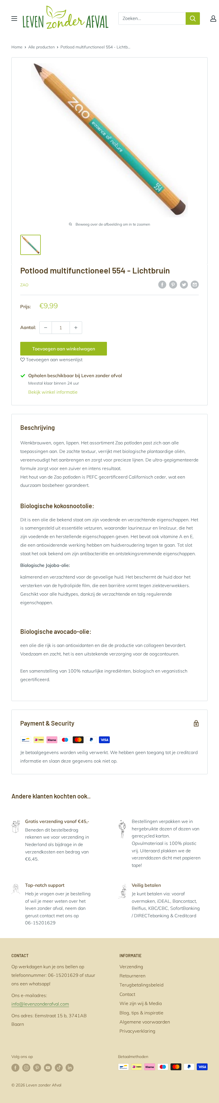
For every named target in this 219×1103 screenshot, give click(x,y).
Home (17, 47)
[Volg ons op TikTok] (59, 1067)
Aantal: (28, 327)
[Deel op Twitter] (184, 284)
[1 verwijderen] (76, 328)
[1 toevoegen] (46, 328)
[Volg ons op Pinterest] (37, 1067)
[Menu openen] (14, 18)
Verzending (131, 966)
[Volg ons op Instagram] (26, 1067)
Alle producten (41, 47)
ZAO (24, 284)
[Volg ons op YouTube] (48, 1067)
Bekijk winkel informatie (53, 392)
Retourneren (132, 976)
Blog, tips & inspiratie (141, 1013)
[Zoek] (193, 18)
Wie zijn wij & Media (140, 1003)
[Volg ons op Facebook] (15, 1067)
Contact (127, 994)
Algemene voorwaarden (144, 1022)
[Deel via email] (195, 284)
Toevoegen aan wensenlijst (53, 359)
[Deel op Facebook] (162, 284)
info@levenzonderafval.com (40, 1004)
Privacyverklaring (137, 1031)
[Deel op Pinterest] (173, 284)
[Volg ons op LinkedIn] (70, 1067)
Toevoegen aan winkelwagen (63, 349)
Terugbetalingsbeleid (141, 985)
